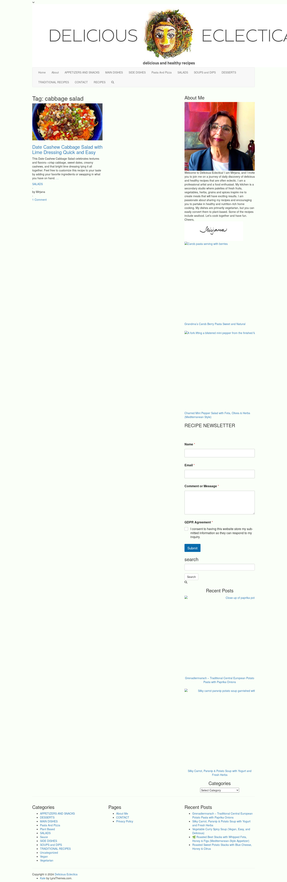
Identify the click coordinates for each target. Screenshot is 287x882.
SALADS (182, 72)
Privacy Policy (124, 821)
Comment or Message (201, 486)
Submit (192, 547)
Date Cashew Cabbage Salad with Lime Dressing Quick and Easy (67, 149)
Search (191, 577)
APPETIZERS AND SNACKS (82, 72)
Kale (42, 878)
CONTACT (81, 82)
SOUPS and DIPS (205, 72)
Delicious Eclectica (66, 874)
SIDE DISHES (137, 72)
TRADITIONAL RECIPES (53, 82)
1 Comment (39, 199)
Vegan (44, 856)
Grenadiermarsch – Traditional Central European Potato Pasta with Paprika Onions (222, 815)
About (55, 72)
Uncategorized (49, 852)
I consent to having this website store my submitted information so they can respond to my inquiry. (221, 533)
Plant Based (47, 829)
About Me (122, 813)
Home (42, 72)
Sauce (44, 837)
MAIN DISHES (114, 72)
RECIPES (99, 82)
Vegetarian (46, 860)
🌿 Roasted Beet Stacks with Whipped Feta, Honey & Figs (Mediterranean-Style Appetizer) (220, 839)
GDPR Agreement (198, 522)
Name (189, 444)
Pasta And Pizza (162, 72)
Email (189, 465)
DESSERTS (229, 72)
